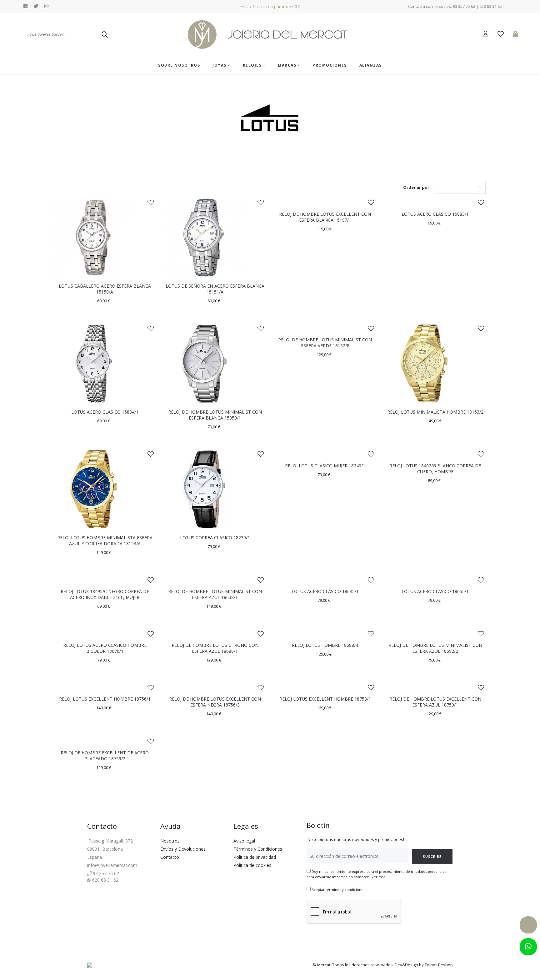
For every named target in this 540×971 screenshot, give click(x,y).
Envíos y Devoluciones (183, 849)
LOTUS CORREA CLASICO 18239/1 (215, 538)
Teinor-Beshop (439, 965)
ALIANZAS (370, 65)
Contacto (169, 857)
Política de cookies (252, 865)
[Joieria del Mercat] (270, 34)
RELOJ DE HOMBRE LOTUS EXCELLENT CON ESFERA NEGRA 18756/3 (215, 702)
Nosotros (170, 841)
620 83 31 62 (104, 880)
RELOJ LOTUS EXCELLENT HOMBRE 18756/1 (105, 699)
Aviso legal (244, 841)
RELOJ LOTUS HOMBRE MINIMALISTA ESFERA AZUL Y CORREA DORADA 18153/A (104, 540)
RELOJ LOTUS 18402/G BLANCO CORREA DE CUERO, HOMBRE (435, 469)
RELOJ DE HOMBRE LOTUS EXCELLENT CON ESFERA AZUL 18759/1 (435, 702)
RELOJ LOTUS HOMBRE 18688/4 (325, 645)
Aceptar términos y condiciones (338, 889)
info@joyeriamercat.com (112, 865)
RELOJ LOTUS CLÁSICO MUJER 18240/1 (325, 466)
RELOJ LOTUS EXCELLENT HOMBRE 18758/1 (325, 699)
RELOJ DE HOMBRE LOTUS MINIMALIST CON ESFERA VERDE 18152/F (325, 343)
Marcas (288, 65)
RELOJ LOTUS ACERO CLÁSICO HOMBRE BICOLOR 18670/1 (105, 648)
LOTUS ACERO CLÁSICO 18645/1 (325, 591)
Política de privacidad (254, 857)
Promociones (329, 65)
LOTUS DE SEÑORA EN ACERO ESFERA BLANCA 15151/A (215, 289)
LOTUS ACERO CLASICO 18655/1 (435, 591)
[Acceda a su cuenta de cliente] (487, 35)
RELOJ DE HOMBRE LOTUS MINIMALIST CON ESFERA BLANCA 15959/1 (215, 415)
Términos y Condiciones (257, 849)
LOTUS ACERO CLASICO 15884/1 (104, 412)
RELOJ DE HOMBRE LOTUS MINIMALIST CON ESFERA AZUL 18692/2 (435, 648)
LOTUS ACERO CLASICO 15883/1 (435, 214)
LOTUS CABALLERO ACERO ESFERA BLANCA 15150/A (105, 289)
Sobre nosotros (179, 65)
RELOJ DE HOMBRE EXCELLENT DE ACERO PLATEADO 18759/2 (105, 756)
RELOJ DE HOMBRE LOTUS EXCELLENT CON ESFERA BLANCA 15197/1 (325, 217)
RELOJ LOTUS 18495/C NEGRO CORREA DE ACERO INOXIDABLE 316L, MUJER (105, 594)
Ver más (378, 876)
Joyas (220, 65)
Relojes (253, 65)
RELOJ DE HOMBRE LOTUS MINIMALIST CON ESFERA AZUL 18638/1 (215, 594)
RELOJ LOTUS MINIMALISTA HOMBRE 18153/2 (435, 412)
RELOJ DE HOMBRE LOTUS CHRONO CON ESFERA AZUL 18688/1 (215, 648)
